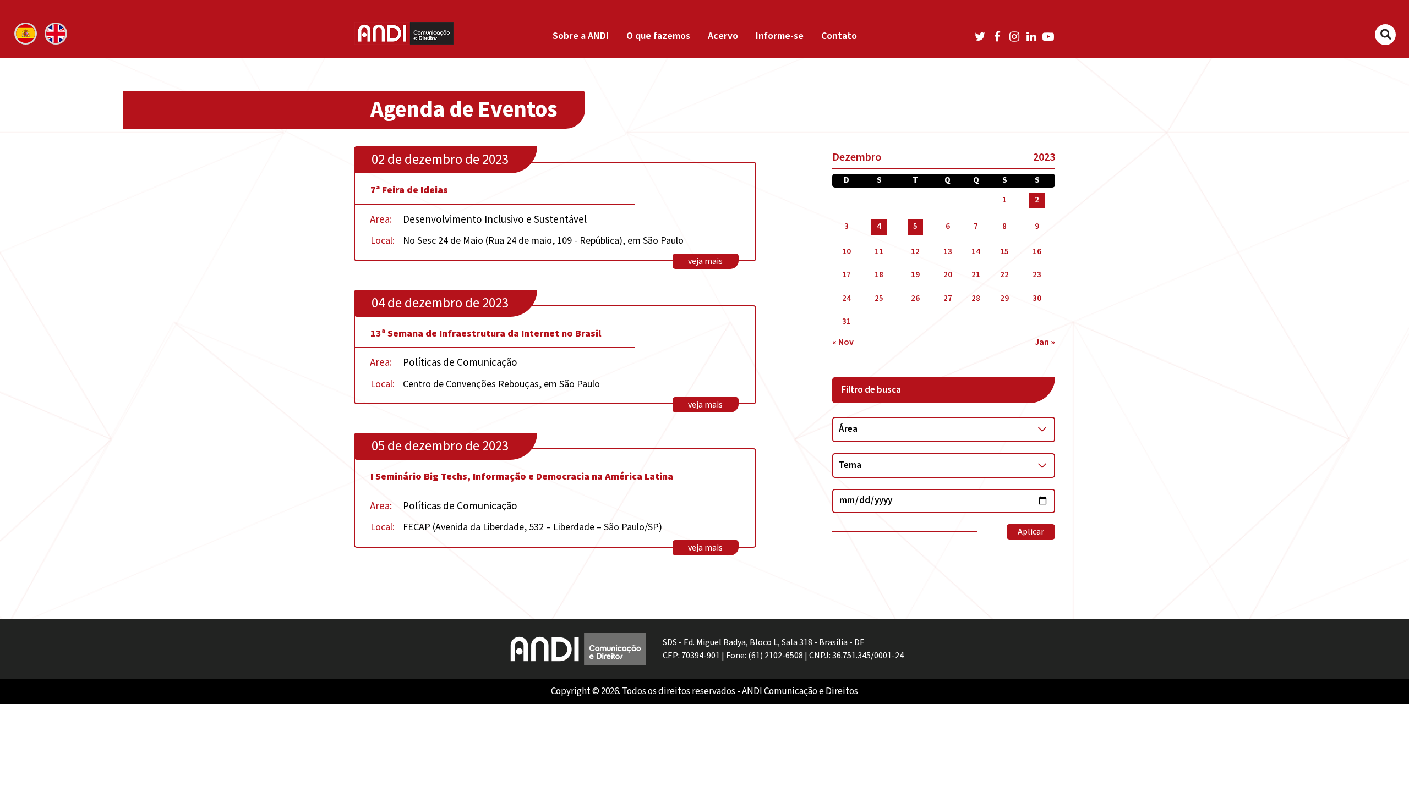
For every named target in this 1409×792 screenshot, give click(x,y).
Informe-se (780, 36)
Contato (839, 36)
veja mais (705, 261)
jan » (1045, 342)
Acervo (723, 36)
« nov (843, 342)
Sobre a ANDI (581, 36)
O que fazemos (658, 36)
